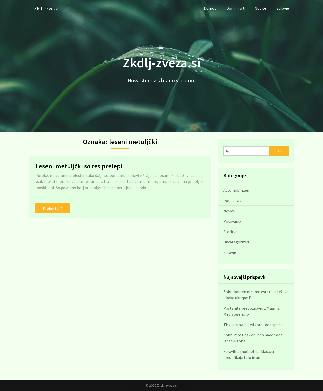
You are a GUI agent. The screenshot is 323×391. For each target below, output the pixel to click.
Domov (210, 8)
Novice (260, 8)
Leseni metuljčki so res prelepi (78, 166)
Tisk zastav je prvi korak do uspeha (253, 324)
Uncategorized (236, 241)
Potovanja (232, 221)
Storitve (230, 231)
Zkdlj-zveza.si (48, 8)
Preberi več (52, 208)
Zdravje (282, 8)
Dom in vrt (235, 8)
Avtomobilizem (236, 190)
